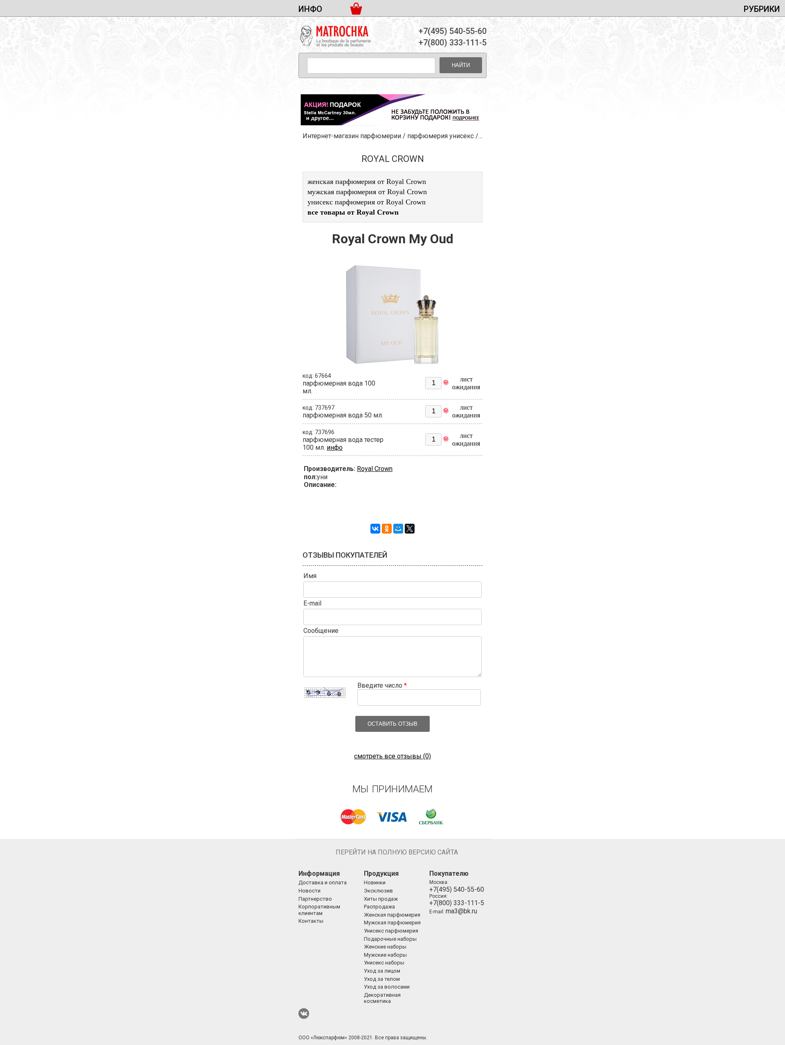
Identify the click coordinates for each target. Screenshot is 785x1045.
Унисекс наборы (384, 963)
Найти (461, 65)
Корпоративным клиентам (319, 910)
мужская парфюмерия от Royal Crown (367, 192)
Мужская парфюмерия (392, 922)
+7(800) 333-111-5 (453, 42)
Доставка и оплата (322, 882)
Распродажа (379, 907)
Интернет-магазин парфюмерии (352, 136)
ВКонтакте (303, 1013)
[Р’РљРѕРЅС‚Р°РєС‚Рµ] (375, 529)
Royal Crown (374, 469)
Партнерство (315, 899)
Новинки (375, 882)
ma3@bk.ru (461, 911)
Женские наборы (385, 947)
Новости (309, 891)
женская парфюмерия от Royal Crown (366, 181)
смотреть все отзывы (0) (392, 756)
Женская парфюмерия (392, 915)
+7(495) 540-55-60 (453, 31)
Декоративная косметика (382, 998)
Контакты (310, 921)
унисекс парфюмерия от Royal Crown (366, 202)
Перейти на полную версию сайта (397, 852)
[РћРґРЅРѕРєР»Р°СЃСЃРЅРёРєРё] (387, 529)
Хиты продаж (381, 899)
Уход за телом (382, 979)
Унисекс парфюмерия (391, 931)
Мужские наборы (385, 955)
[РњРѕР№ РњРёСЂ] (398, 529)
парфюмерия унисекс (440, 136)
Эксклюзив (378, 891)
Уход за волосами (387, 987)
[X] (410, 529)
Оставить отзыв (392, 724)
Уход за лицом (382, 971)
